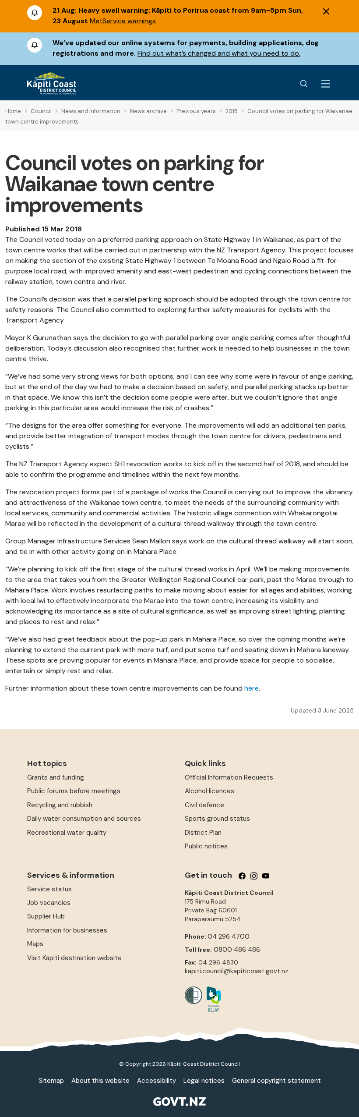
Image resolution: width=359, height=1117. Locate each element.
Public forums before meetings (73, 791)
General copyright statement (276, 1080)
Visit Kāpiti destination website (74, 958)
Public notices (206, 846)
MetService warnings (123, 20)
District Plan (203, 832)
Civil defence (204, 805)
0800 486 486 (237, 949)
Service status (49, 889)
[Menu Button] (325, 83)
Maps (35, 944)
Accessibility (156, 1080)
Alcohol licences (209, 791)
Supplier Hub (46, 916)
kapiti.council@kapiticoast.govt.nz (237, 971)
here (251, 688)
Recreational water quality (66, 832)
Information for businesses (67, 930)
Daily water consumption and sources (84, 818)
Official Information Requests (229, 777)
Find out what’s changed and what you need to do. (218, 53)
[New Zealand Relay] (211, 999)
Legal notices (204, 1080)
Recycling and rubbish (59, 805)
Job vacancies (48, 902)
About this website (100, 1080)
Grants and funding (55, 777)
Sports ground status (217, 818)
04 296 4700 (229, 936)
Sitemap (51, 1080)
